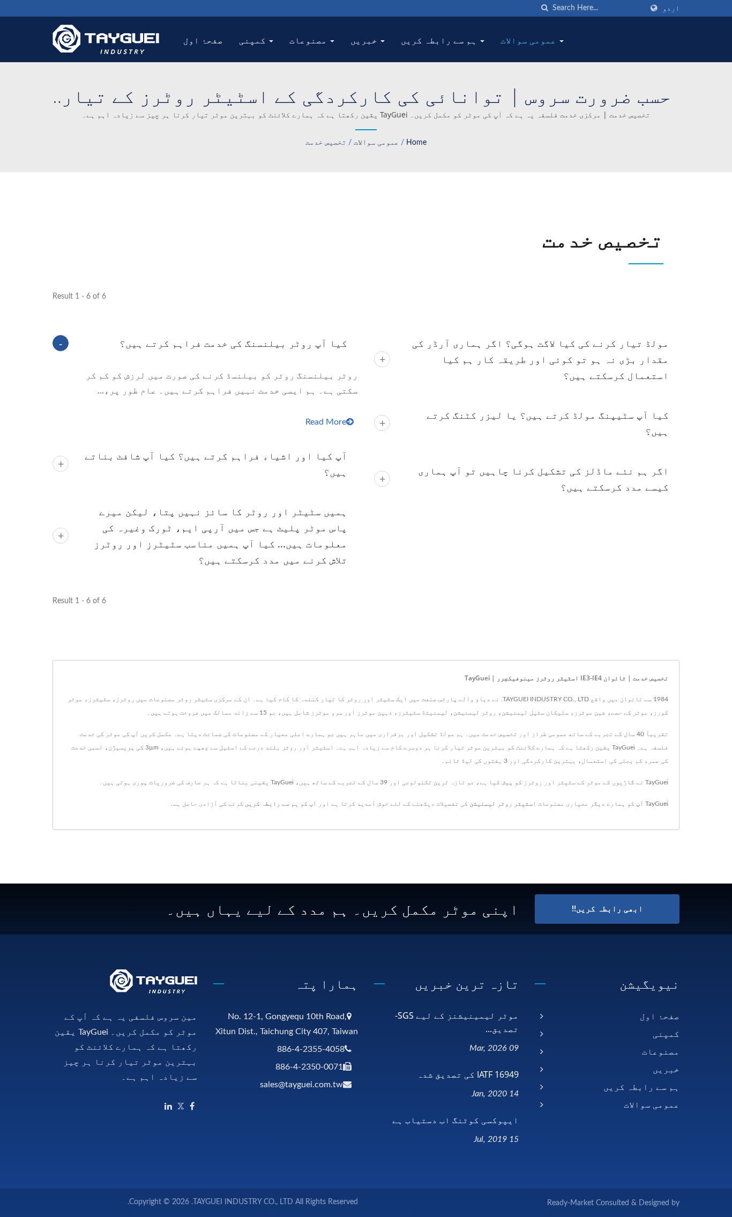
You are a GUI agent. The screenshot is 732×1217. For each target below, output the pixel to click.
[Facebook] (192, 1107)
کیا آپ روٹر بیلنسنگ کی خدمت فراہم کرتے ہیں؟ (233, 343)
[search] (544, 8)
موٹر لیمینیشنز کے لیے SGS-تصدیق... (457, 1022)
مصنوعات (309, 40)
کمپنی (253, 40)
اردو (670, 8)
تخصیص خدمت (325, 142)
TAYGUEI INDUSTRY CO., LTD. (242, 1202)
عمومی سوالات (529, 40)
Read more (325, 422)
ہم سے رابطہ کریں (440, 40)
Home (416, 142)
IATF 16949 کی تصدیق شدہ (468, 1074)
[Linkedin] (168, 1107)
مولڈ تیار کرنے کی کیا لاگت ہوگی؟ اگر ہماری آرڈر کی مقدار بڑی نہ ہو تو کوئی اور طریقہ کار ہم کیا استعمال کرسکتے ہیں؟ (540, 359)
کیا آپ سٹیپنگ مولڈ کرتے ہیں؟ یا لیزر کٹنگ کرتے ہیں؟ (548, 423)
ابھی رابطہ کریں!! (607, 909)
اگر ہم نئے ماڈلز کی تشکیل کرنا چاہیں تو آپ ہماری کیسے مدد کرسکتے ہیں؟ (543, 478)
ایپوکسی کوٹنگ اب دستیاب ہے (455, 1120)
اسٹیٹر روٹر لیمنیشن (502, 803)
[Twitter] (180, 1107)
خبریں (364, 40)
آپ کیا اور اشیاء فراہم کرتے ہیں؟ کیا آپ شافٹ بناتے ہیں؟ (216, 463)
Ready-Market (570, 1203)
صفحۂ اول (203, 40)
